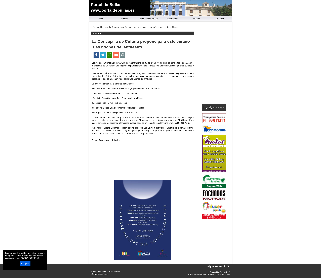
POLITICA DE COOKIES (30, 258)
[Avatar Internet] (214, 172)
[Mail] (116, 55)
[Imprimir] (123, 55)
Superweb (223, 272)
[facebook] (224, 266)
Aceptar (25, 263)
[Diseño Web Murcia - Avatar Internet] (229, 272)
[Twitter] (103, 55)
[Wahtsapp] (109, 55)
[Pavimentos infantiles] (214, 187)
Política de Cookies (223, 274)
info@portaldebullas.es (99, 274)
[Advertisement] (142, 161)
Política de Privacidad (206, 274)
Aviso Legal (192, 274)
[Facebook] (96, 55)
